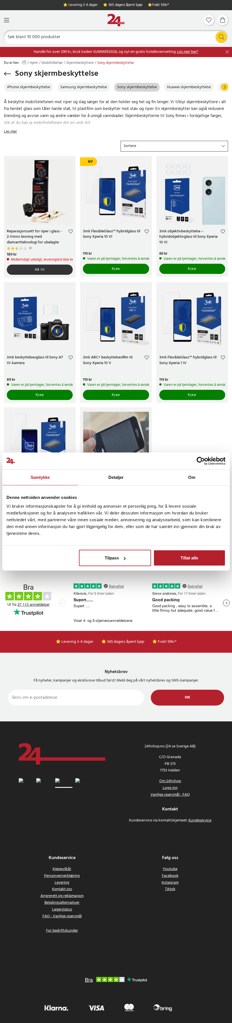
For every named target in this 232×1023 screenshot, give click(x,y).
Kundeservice (199, 820)
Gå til (40, 269)
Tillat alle (189, 557)
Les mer (10, 131)
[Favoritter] (208, 20)
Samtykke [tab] (40, 477)
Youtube (170, 869)
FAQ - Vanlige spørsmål (62, 916)
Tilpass (112, 557)
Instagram (170, 882)
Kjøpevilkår (62, 869)
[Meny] (6, 20)
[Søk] (221, 37)
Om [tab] (191, 477)
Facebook (170, 876)
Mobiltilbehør (52, 63)
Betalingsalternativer (62, 902)
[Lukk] (227, 52)
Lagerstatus (62, 909)
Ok (187, 697)
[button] (174, 146)
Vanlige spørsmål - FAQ (170, 794)
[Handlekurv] (222, 20)
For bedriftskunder (62, 930)
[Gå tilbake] (7, 74)
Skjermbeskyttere (80, 63)
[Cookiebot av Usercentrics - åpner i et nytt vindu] (200, 461)
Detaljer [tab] (116, 477)
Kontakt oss (62, 889)
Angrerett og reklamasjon (62, 896)
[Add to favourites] (70, 232)
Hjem (34, 63)
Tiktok (170, 889)
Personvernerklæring (62, 876)
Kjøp (116, 269)
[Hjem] (116, 20)
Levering (62, 882)
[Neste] (224, 87)
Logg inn (170, 788)
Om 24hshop (170, 781)
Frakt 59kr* (160, 5)
